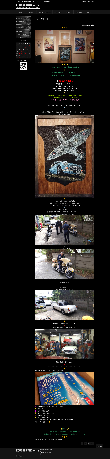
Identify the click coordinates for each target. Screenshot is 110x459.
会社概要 (84, 1)
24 (19, 53)
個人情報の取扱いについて (46, 452)
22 (29, 51)
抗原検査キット (42, 19)
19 (23, 51)
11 (21, 49)
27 (25, 53)
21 (27, 51)
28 (27, 53)
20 (25, 51)
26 (23, 53)
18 (21, 51)
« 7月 (19, 57)
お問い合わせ (91, 1)
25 (21, 53)
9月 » (27, 57)
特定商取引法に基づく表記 (46, 449)
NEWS (52, 439)
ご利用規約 (18, 455)
